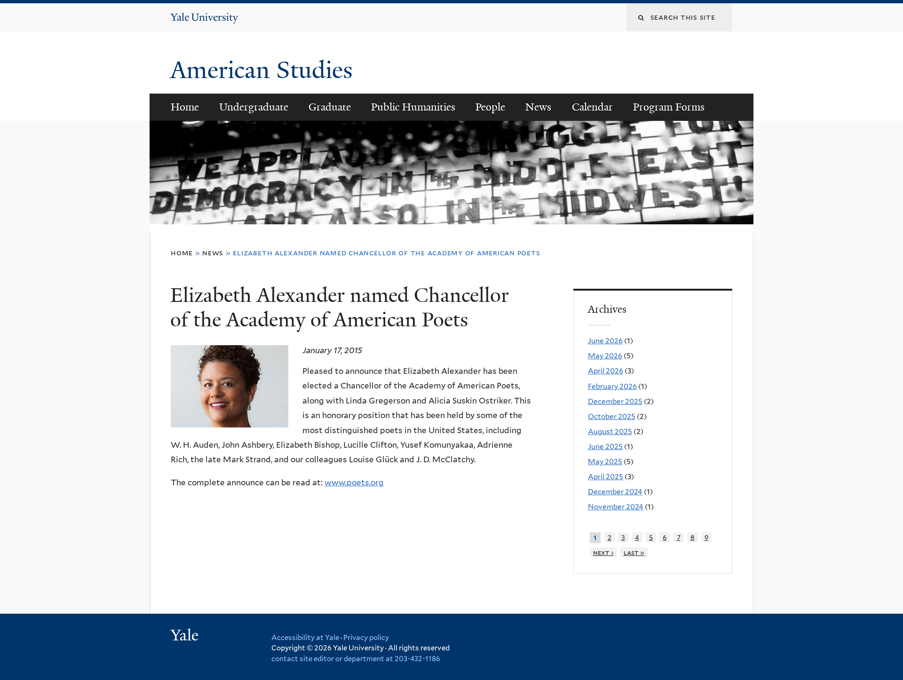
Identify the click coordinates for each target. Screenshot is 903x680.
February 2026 (612, 386)
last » (634, 552)
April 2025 (605, 476)
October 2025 (611, 416)
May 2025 (605, 461)
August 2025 (610, 431)
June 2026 (605, 340)
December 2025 (615, 401)
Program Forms (669, 107)
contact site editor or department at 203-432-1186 (355, 659)
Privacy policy (366, 637)
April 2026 (605, 370)
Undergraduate (253, 107)
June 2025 (605, 446)
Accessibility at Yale (305, 637)
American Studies (264, 70)
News (538, 107)
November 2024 (615, 506)
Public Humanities (413, 107)
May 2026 (605, 355)
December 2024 (615, 491)
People (490, 107)
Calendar (592, 107)
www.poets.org (354, 482)
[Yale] (186, 636)
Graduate (330, 107)
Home (185, 107)
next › (603, 552)
